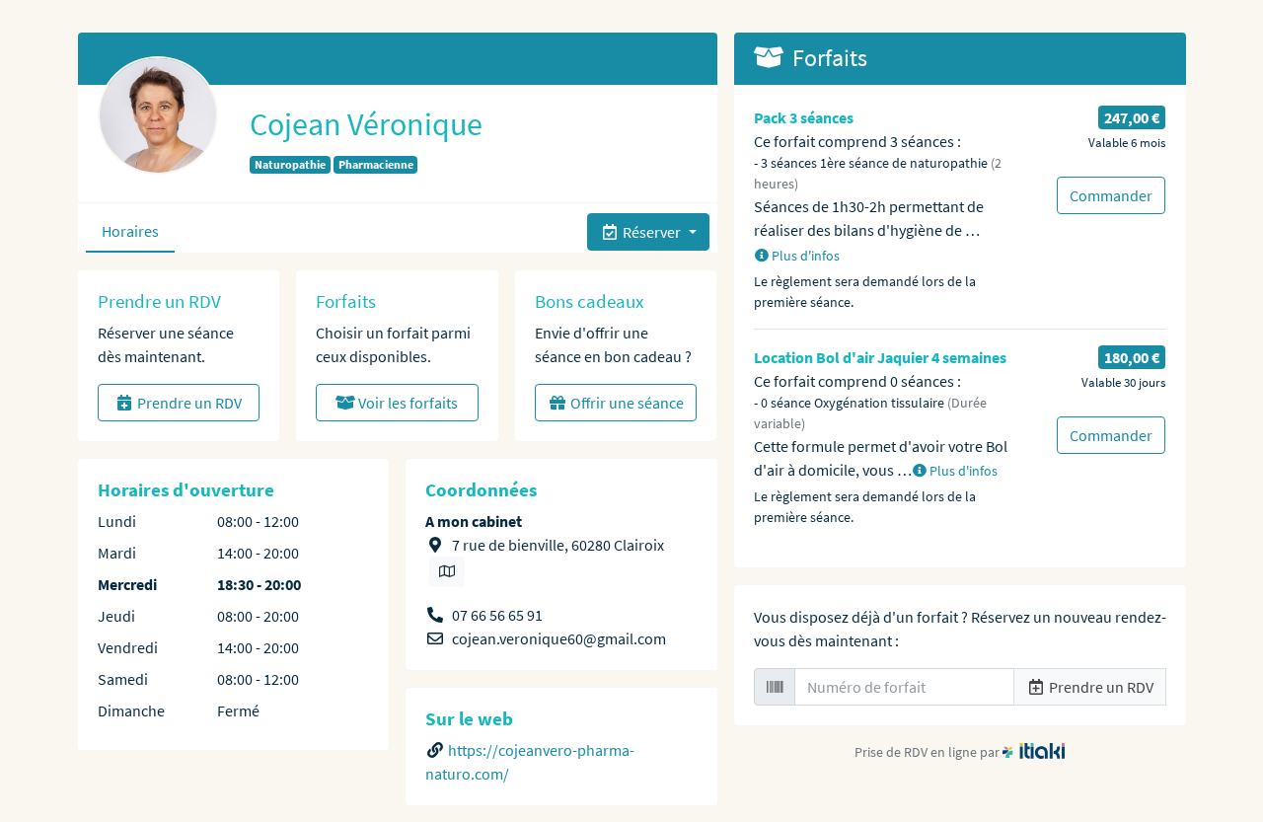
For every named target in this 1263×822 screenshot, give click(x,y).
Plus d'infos (804, 255)
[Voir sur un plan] (447, 572)
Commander (1111, 195)
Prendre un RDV (188, 402)
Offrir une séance (625, 402)
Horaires (130, 231)
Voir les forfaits (406, 402)
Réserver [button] (652, 232)
